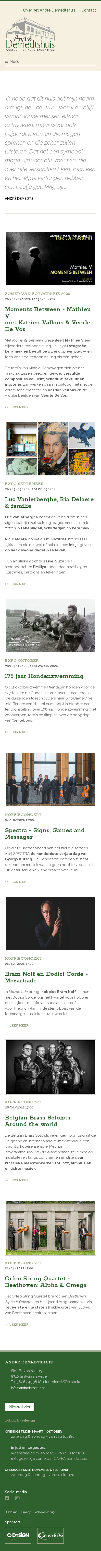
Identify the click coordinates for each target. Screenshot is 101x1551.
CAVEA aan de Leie (70, 1458)
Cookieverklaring (44, 1512)
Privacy (26, 1512)
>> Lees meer (16, 407)
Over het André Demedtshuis (49, 10)
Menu (14, 61)
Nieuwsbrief (19, 1407)
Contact (88, 10)
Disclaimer (11, 1512)
